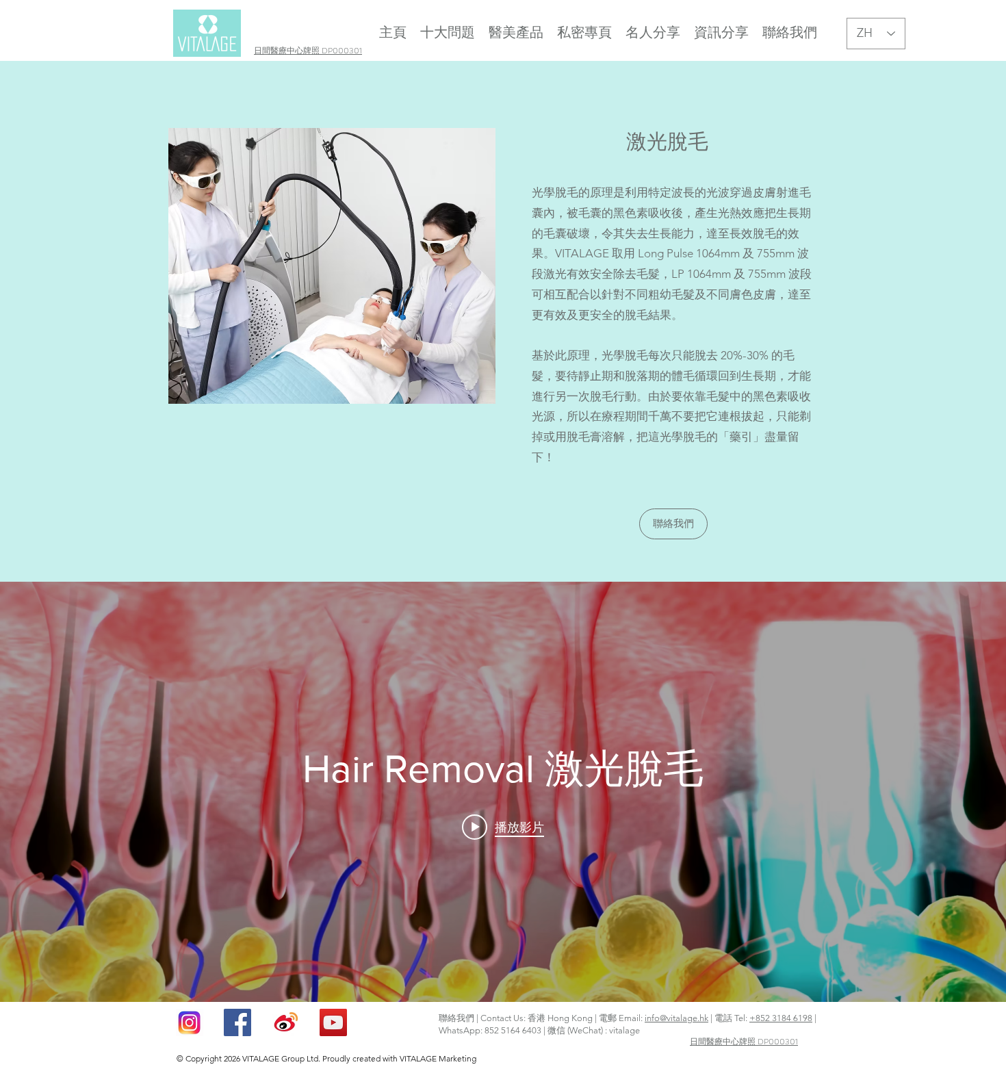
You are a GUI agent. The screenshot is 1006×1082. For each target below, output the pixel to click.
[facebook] (237, 1022)
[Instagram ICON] (189, 1022)
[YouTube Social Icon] (333, 1022)
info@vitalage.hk (676, 1018)
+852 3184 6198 (780, 1018)
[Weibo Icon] (285, 1022)
